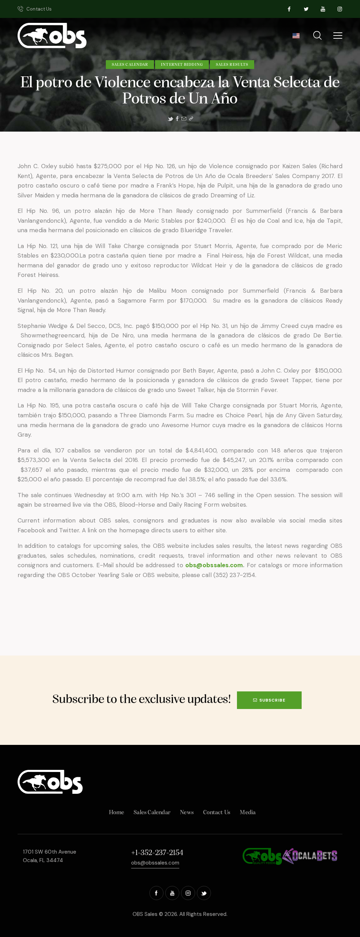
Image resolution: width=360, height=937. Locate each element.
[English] (296, 38)
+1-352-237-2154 (157, 853)
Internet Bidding (182, 65)
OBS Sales (145, 914)
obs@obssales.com (214, 565)
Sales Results (232, 65)
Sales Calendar (130, 65)
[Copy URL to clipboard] (191, 118)
